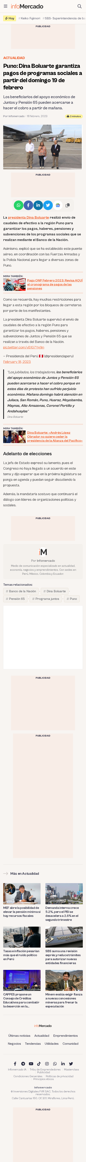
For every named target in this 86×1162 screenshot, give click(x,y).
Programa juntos (47, 599)
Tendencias (33, 1044)
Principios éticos (43, 1079)
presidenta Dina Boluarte (28, 217)
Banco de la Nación (22, 591)
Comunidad (70, 1044)
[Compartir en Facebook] (28, 205)
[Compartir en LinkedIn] (38, 205)
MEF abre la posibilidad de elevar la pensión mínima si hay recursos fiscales (21, 912)
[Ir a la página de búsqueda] (79, 6)
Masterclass (71, 1069)
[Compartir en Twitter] (48, 205)
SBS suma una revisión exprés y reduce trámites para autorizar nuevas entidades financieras (62, 957)
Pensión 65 (17, 599)
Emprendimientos (65, 1036)
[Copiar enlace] (67, 205)
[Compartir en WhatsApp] (18, 205)
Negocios (14, 1044)
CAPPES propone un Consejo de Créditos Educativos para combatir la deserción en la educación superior (21, 1000)
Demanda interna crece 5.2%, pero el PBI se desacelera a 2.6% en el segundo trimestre (62, 914)
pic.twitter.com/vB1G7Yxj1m (23, 347)
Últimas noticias (19, 1036)
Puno (73, 599)
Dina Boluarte (56, 591)
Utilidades (52, 1044)
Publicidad (43, 1072)
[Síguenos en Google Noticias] (58, 205)
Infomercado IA (17, 1069)
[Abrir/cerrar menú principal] (5, 6)
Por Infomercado (14, 116)
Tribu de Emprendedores (45, 1069)
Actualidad (14, 58)
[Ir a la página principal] (27, 6)
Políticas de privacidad (59, 1076)
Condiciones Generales (27, 1076)
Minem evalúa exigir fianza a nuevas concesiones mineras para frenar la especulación (63, 1000)
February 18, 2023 (17, 362)
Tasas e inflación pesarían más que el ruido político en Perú (21, 955)
